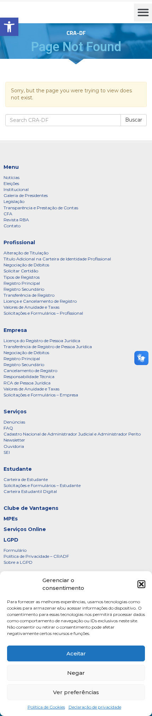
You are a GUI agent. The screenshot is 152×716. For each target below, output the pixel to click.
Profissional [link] (19, 242)
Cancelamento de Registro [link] (30, 370)
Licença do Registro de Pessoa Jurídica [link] (42, 340)
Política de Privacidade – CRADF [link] (36, 556)
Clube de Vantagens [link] (31, 508)
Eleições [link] (11, 183)
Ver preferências (76, 692)
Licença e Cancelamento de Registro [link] (40, 301)
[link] (9, 27)
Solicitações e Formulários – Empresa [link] (41, 394)
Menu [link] (11, 167)
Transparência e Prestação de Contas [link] (41, 207)
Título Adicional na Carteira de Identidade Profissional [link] (57, 258)
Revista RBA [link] (16, 219)
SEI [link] (7, 452)
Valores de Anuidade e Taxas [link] (31, 307)
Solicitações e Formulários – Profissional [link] (43, 313)
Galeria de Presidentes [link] (26, 195)
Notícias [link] (11, 177)
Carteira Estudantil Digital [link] (30, 491)
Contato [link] (12, 225)
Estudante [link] (18, 469)
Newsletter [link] (14, 440)
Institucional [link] (16, 189)
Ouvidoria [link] (14, 446)
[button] (141, 584)
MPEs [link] (11, 519)
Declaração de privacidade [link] (95, 707)
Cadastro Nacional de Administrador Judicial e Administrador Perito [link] (72, 434)
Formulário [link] (15, 550)
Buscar (133, 120)
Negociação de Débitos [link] (26, 264)
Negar (76, 672)
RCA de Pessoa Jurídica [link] (27, 382)
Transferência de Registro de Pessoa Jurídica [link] (48, 346)
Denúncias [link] (14, 422)
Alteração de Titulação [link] (26, 252)
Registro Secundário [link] (24, 289)
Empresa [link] (15, 330)
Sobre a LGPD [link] (18, 562)
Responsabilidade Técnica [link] (29, 376)
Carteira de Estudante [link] (26, 479)
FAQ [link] (8, 428)
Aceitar (76, 653)
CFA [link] (8, 213)
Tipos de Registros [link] (22, 277)
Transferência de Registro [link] (29, 295)
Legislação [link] (14, 201)
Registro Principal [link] (22, 283)
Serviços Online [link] (25, 529)
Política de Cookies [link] (46, 707)
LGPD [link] (11, 540)
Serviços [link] (15, 411)
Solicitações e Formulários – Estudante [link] (42, 485)
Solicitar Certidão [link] (21, 270)
